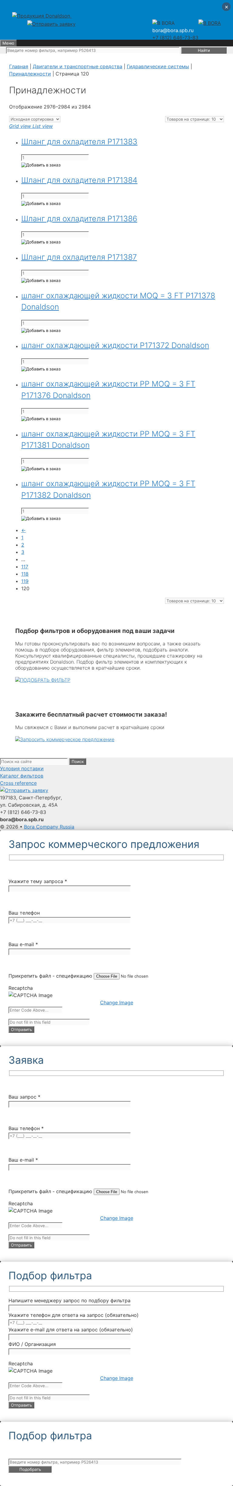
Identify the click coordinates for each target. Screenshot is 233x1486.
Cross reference (18, 783)
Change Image (116, 1002)
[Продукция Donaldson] (42, 16)
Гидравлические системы (158, 66)
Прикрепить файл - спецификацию (51, 976)
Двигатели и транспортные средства (77, 66)
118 (25, 574)
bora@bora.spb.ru (173, 30)
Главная (18, 66)
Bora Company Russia (49, 827)
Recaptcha (20, 988)
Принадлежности (30, 74)
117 (24, 567)
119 (25, 581)
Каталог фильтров (21, 776)
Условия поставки (22, 768)
